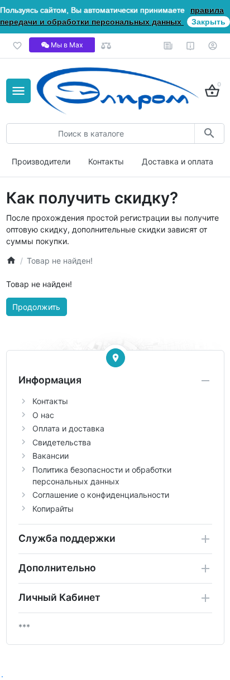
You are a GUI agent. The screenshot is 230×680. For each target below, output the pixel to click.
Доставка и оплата (177, 161)
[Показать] (115, 357)
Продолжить (36, 307)
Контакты (106, 161)
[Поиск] (209, 133)
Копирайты (53, 508)
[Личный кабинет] (213, 45)
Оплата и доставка (68, 428)
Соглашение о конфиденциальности (100, 494)
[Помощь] (190, 45)
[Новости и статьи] (168, 45)
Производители (41, 161)
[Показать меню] (18, 91)
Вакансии (50, 455)
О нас (43, 415)
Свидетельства (61, 442)
